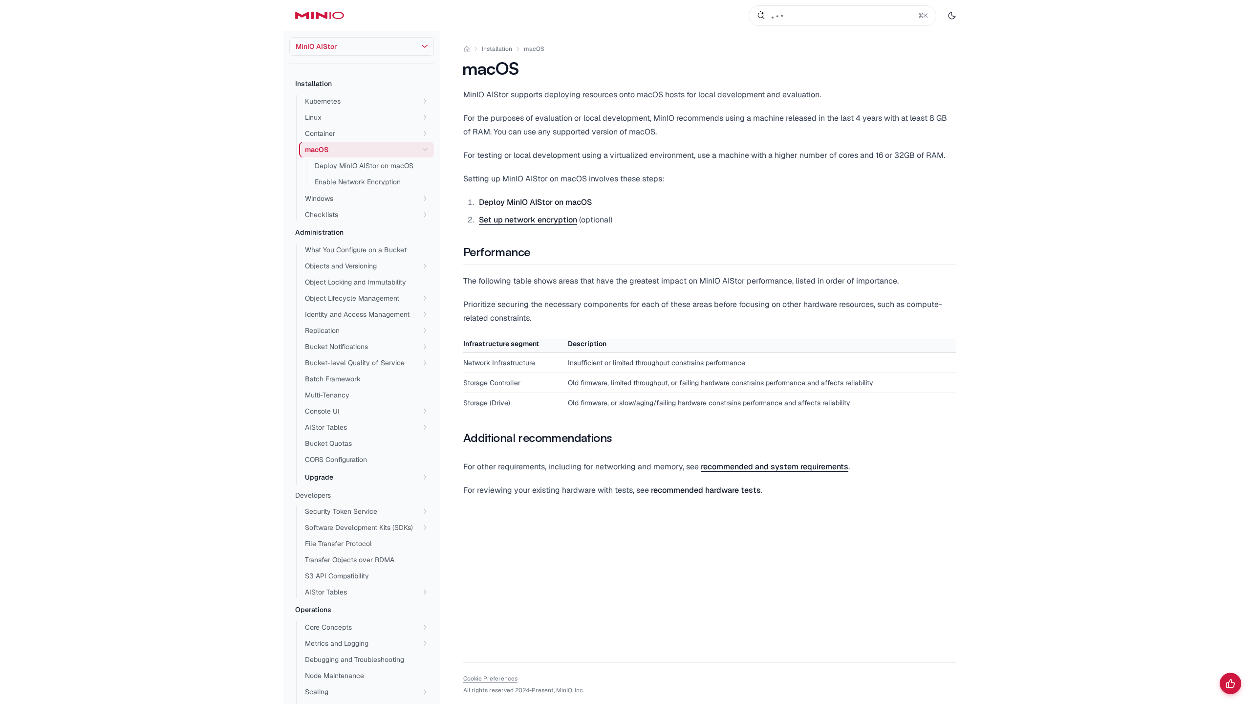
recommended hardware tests (706, 490)
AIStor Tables (326, 427)
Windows (319, 198)
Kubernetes (323, 101)
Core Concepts (328, 627)
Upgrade (319, 477)
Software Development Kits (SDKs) (359, 527)
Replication (322, 330)
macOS (534, 49)
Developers (313, 495)
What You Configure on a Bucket (356, 249)
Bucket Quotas (328, 443)
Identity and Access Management (357, 314)
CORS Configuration (336, 459)
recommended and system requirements (774, 467)
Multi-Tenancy (327, 395)
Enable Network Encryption (358, 181)
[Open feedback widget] (1230, 683)
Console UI (322, 411)
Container (320, 133)
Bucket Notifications (336, 346)
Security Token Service (341, 511)
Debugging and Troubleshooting (354, 659)
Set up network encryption (528, 220)
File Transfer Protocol (338, 543)
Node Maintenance (334, 675)
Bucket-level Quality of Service (355, 362)
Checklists (321, 214)
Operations (313, 609)
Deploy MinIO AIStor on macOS (364, 165)
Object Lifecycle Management (352, 298)
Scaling (316, 691)
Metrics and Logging (336, 643)
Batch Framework (333, 378)
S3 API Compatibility (337, 576)
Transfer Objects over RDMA (349, 559)
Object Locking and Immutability (355, 282)
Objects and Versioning (341, 266)
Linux (313, 117)
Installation (313, 83)
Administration (319, 232)
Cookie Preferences (490, 678)
